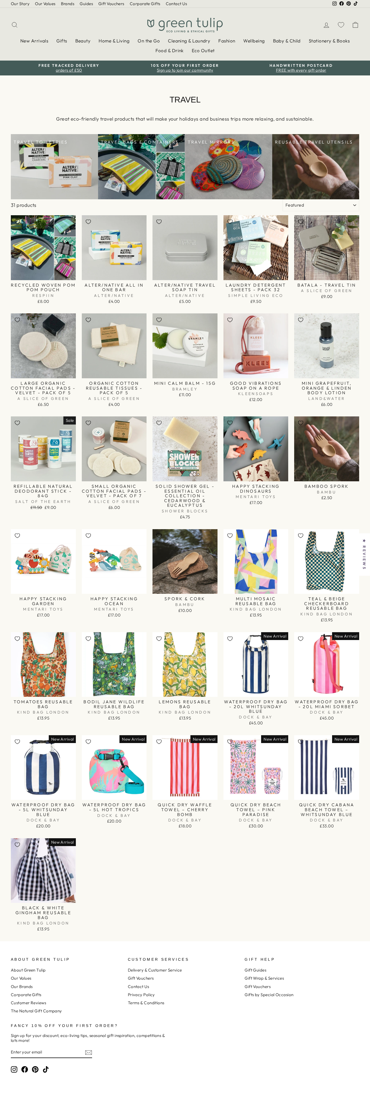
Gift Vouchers (111, 3)
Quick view (43, 273)
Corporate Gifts (145, 3)
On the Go (149, 41)
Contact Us (176, 3)
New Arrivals (34, 41)
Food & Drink (169, 50)
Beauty (83, 41)
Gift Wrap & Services (264, 978)
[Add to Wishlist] (17, 221)
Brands (67, 3)
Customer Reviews (28, 1002)
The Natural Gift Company (36, 1010)
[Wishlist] (341, 25)
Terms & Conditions (146, 1002)
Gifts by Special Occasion (269, 994)
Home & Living (114, 41)
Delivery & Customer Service (155, 970)
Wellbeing (254, 41)
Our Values (45, 3)
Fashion (226, 41)
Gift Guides (255, 970)
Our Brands (22, 986)
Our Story (20, 3)
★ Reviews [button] (364, 554)
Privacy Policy (141, 994)
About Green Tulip (28, 970)
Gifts (61, 41)
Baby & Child (287, 41)
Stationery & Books (329, 41)
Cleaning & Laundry (189, 41)
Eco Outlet (203, 50)
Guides (86, 3)
